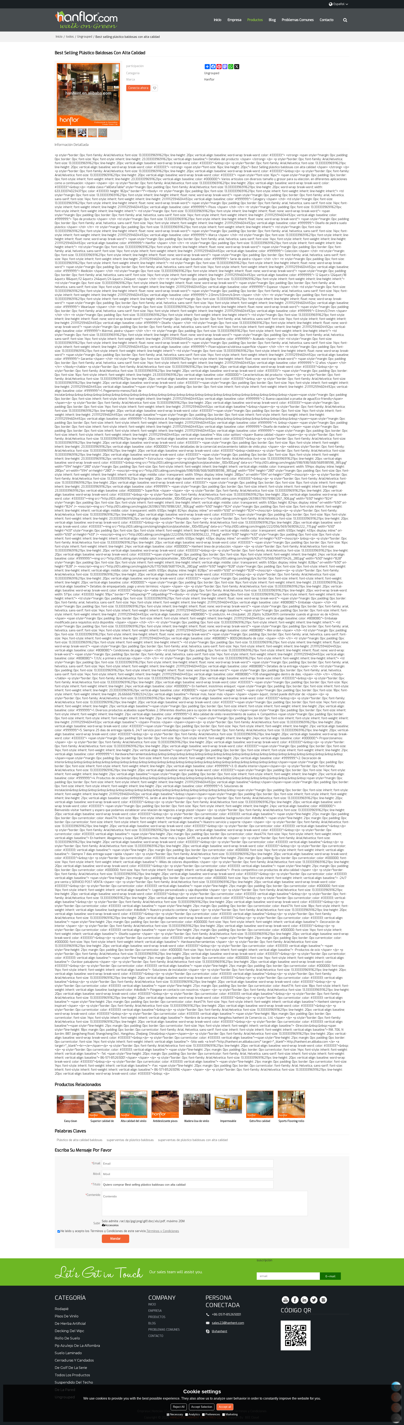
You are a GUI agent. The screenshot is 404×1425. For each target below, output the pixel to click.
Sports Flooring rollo (291, 1121)
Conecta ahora (138, 88)
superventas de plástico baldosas (130, 1140)
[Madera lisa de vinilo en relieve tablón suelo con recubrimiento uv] (196, 1104)
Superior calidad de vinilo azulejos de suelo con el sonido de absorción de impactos (102, 1121)
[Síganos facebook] (295, 1300)
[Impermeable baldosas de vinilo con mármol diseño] (228, 1104)
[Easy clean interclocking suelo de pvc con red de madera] (70, 1104)
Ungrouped (84, 37)
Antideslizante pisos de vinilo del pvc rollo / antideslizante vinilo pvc (165, 1121)
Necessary (176, 1414)
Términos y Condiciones (162, 1231)
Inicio (217, 20)
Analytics (194, 1414)
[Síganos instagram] (323, 1300)
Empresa (234, 20)
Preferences (212, 1414)
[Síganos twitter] (314, 1300)
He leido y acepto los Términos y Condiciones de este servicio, (120, 1231)
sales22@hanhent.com (228, 1323)
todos (70, 37)
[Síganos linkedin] (304, 1300)
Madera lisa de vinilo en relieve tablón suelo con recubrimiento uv (196, 1121)
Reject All (179, 1406)
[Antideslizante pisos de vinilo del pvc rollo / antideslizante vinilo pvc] (165, 1104)
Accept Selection (201, 1406)
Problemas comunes (298, 20)
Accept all (225, 1406)
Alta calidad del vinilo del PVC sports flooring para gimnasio (133, 1121)
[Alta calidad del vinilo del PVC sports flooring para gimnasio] (133, 1104)
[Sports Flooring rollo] (291, 1104)
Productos (255, 20)
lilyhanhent (219, 1331)
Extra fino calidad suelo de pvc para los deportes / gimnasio (260, 1121)
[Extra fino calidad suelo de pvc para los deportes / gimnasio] (260, 1104)
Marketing (232, 1414)
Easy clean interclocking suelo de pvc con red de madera (70, 1121)
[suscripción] (330, 1276)
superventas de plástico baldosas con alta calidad (193, 1140)
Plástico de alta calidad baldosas (79, 1140)
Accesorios (112, 1225)
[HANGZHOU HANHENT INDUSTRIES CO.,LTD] (86, 20)
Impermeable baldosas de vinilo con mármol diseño (228, 1121)
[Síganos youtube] (285, 1300)
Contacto (327, 20)
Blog (272, 20)
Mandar (115, 1239)
